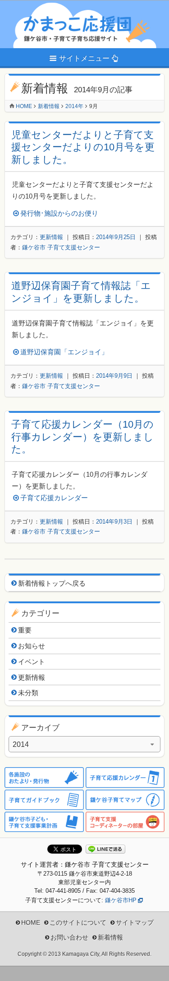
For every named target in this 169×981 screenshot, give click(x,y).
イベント (31, 661)
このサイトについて (78, 922)
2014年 (74, 106)
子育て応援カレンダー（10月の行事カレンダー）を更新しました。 (82, 437)
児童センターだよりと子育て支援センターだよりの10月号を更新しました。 (83, 147)
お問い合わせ (69, 937)
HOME (30, 922)
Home (24, 106)
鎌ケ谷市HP (121, 900)
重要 (25, 630)
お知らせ (31, 646)
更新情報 (51, 237)
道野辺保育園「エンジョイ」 (64, 352)
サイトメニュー (84, 58)
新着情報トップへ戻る (52, 583)
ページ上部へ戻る (155, 967)
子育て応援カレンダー (54, 498)
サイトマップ (135, 922)
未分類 (28, 692)
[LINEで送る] (105, 849)
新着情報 (48, 106)
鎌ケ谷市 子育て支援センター (61, 247)
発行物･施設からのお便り (59, 213)
